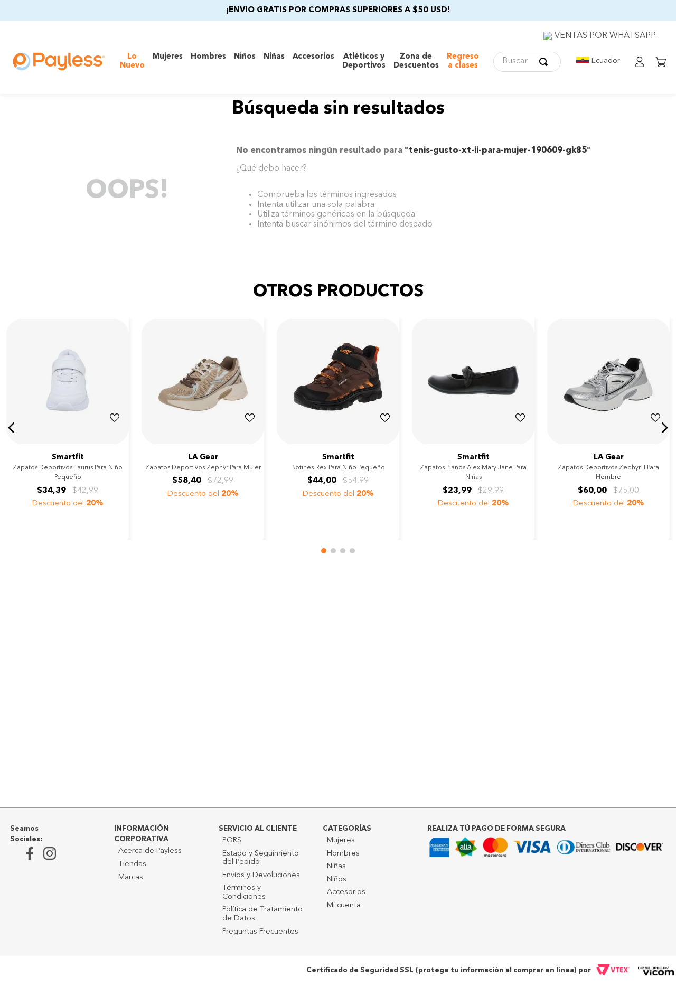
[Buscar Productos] (545, 61)
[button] (11, 427)
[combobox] (527, 62)
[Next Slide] (119, 440)
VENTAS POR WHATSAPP (605, 36)
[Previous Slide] (16, 440)
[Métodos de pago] (546, 850)
